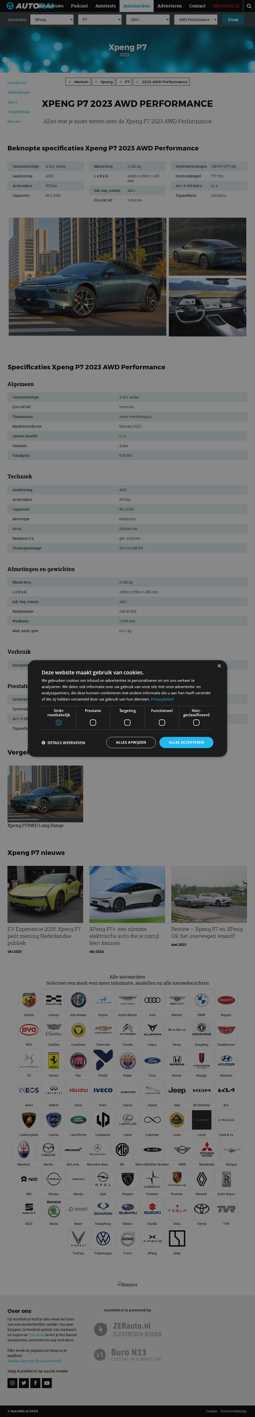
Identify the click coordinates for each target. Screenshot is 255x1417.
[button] (63, 742)
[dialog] (127, 708)
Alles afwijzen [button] (131, 742)
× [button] (219, 666)
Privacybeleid (162, 699)
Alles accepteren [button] (186, 742)
